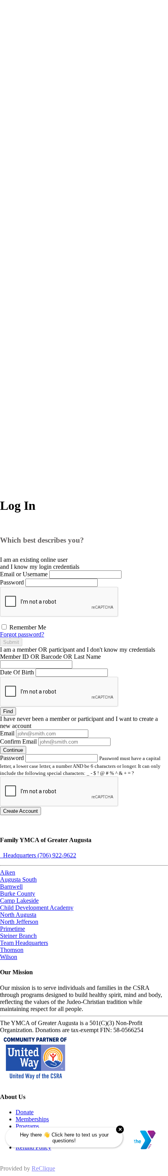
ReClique (43, 1168)
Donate (25, 1112)
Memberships (32, 1119)
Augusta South (18, 879)
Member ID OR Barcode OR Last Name (50, 656)
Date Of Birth (17, 672)
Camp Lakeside (19, 900)
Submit (11, 642)
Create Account (20, 811)
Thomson (11, 950)
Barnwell (11, 886)
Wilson (8, 957)
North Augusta (18, 914)
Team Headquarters (24, 942)
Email (7, 733)
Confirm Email (18, 741)
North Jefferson (19, 921)
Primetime (12, 928)
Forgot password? (22, 634)
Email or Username (24, 574)
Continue (13, 750)
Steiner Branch (18, 935)
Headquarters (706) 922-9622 (38, 855)
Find (8, 711)
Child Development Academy (36, 907)
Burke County (17, 893)
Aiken (7, 872)
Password (12, 582)
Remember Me (27, 627)
